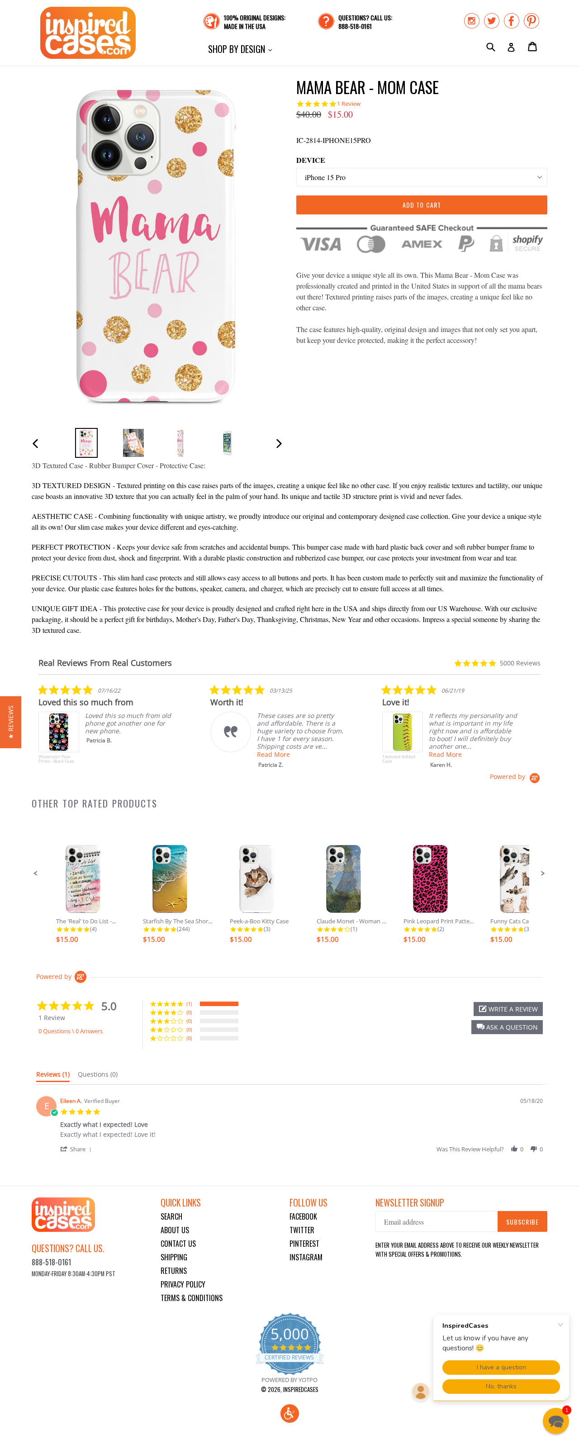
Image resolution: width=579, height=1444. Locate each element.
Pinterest (304, 1243)
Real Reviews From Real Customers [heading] (105, 663)
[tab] (53, 1076)
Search (171, 1216)
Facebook (303, 1216)
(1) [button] (189, 1003)
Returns (174, 1270)
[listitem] (106, 728)
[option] (86, 443)
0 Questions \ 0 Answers (70, 1031)
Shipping (174, 1257)
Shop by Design (242, 49)
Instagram (306, 1257)
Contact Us (178, 1243)
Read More (273, 754)
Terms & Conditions (192, 1297)
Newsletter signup (409, 1202)
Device (310, 160)
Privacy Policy (183, 1284)
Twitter (302, 1230)
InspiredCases (300, 1389)
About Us (175, 1230)
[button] (36, 873)
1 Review (349, 104)
